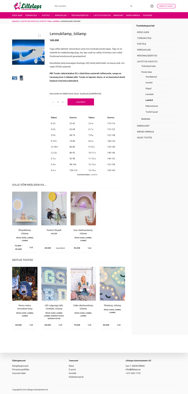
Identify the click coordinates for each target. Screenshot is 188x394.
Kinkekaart (118, 15)
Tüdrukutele (31, 15)
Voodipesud (151, 77)
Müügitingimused (20, 366)
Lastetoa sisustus (102, 15)
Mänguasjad (61, 15)
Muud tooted (144, 137)
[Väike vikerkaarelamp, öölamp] (83, 284)
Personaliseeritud (80, 15)
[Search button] (131, 6)
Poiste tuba (45, 21)
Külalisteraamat (76, 377)
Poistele (46, 15)
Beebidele (145, 119)
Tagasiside (147, 15)
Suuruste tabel (18, 373)
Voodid (149, 82)
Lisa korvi (80, 102)
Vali (31, 247)
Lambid (56, 21)
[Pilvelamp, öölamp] (112, 284)
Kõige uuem (17, 15)
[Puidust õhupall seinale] (54, 208)
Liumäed (149, 94)
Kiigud (148, 88)
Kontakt (72, 373)
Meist (71, 366)
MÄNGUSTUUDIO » (166, 6)
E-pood (72, 369)
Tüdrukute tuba (148, 66)
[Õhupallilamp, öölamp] (24, 208)
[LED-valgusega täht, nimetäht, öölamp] (54, 284)
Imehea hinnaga (133, 15)
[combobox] (91, 6)
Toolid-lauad (152, 112)
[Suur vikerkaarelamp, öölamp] (83, 208)
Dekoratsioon (57, 316)
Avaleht (16, 21)
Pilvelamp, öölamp (112, 305)
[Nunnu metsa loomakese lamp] (24, 284)
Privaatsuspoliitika (20, 369)
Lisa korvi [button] (60, 248)
